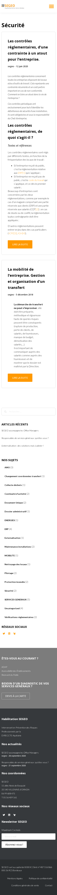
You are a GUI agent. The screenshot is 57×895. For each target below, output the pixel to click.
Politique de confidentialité (40, 878)
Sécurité (9, 590)
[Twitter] (4, 633)
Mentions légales (15, 878)
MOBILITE (10, 555)
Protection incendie (15, 582)
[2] (37, 209)
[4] (23, 233)
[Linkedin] (9, 633)
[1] (23, 172)
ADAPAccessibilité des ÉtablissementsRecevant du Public (16, 671)
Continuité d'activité (15, 494)
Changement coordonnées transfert (23, 476)
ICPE (11, 233)
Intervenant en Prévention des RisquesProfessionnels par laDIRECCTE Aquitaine (19, 731)
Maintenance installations (18, 546)
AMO (7, 467)
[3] (15, 233)
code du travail (36, 180)
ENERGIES (10, 520)
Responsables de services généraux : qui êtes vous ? (25, 438)
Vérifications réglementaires (19, 617)
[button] (52, 6)
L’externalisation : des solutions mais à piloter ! (23, 445)
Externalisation (12, 538)
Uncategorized (12, 608)
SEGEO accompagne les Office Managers (20, 430)
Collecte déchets (13, 485)
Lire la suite (20, 244)
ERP (20, 172)
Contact (48, 885)
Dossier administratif (15, 511)
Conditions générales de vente (25, 885)
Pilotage (9, 573)
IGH (20, 233)
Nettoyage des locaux (16, 564)
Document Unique (14, 502)
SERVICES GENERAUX (16, 599)
